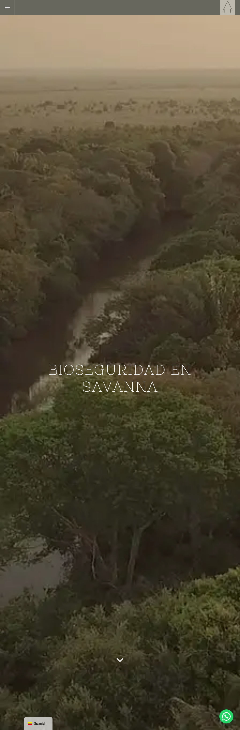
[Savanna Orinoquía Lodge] (227, 7)
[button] (226, 716)
